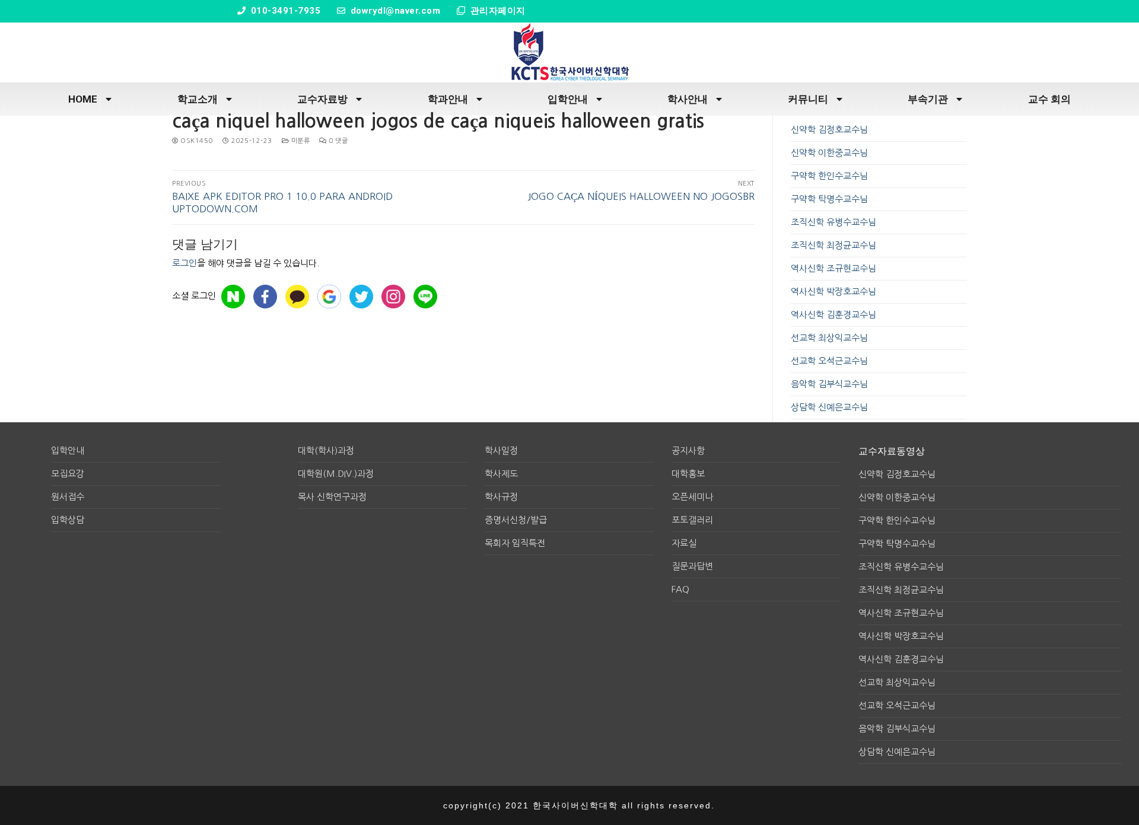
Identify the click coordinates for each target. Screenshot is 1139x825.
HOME (82, 99)
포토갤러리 (692, 519)
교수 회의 (1049, 99)
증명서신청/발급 (516, 519)
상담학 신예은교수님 (829, 407)
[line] (425, 296)
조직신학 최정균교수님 (833, 245)
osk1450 (196, 141)
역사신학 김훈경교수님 (833, 314)
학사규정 (501, 496)
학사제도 (501, 473)
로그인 (184, 263)
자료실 (684, 543)
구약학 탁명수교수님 (829, 199)
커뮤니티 (808, 99)
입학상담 (67, 519)
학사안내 (687, 99)
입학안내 (568, 99)
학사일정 (501, 450)
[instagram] (393, 296)
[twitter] (361, 296)
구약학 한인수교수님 (829, 175)
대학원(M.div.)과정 (336, 473)
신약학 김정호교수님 (829, 129)
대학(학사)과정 (326, 450)
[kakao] (297, 296)
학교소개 (197, 99)
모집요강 (67, 473)
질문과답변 (692, 566)
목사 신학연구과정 (332, 496)
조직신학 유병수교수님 (833, 222)
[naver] (233, 296)
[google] (329, 296)
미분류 (299, 141)
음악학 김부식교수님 (829, 384)
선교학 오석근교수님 (829, 360)
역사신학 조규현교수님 (833, 268)
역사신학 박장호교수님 (833, 291)
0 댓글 (337, 141)
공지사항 (688, 450)
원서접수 (67, 496)
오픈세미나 (692, 496)
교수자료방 (322, 99)
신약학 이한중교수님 (829, 152)
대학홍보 (688, 473)
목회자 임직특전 (515, 543)
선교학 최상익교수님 (829, 337)
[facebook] (265, 296)
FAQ (680, 589)
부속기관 (928, 99)
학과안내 (448, 99)
